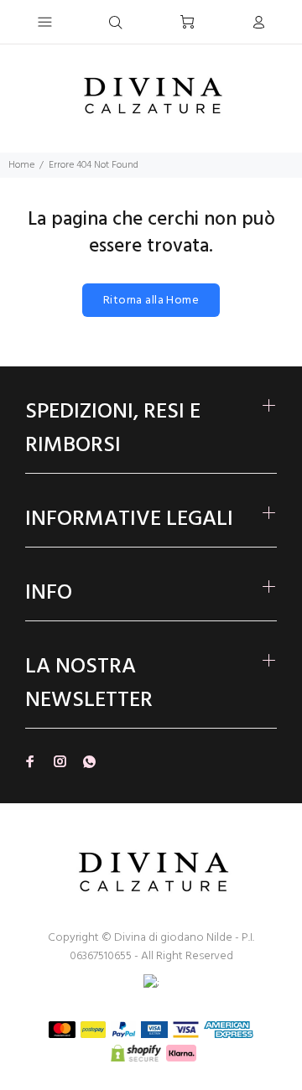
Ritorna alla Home (151, 300)
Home (21, 165)
